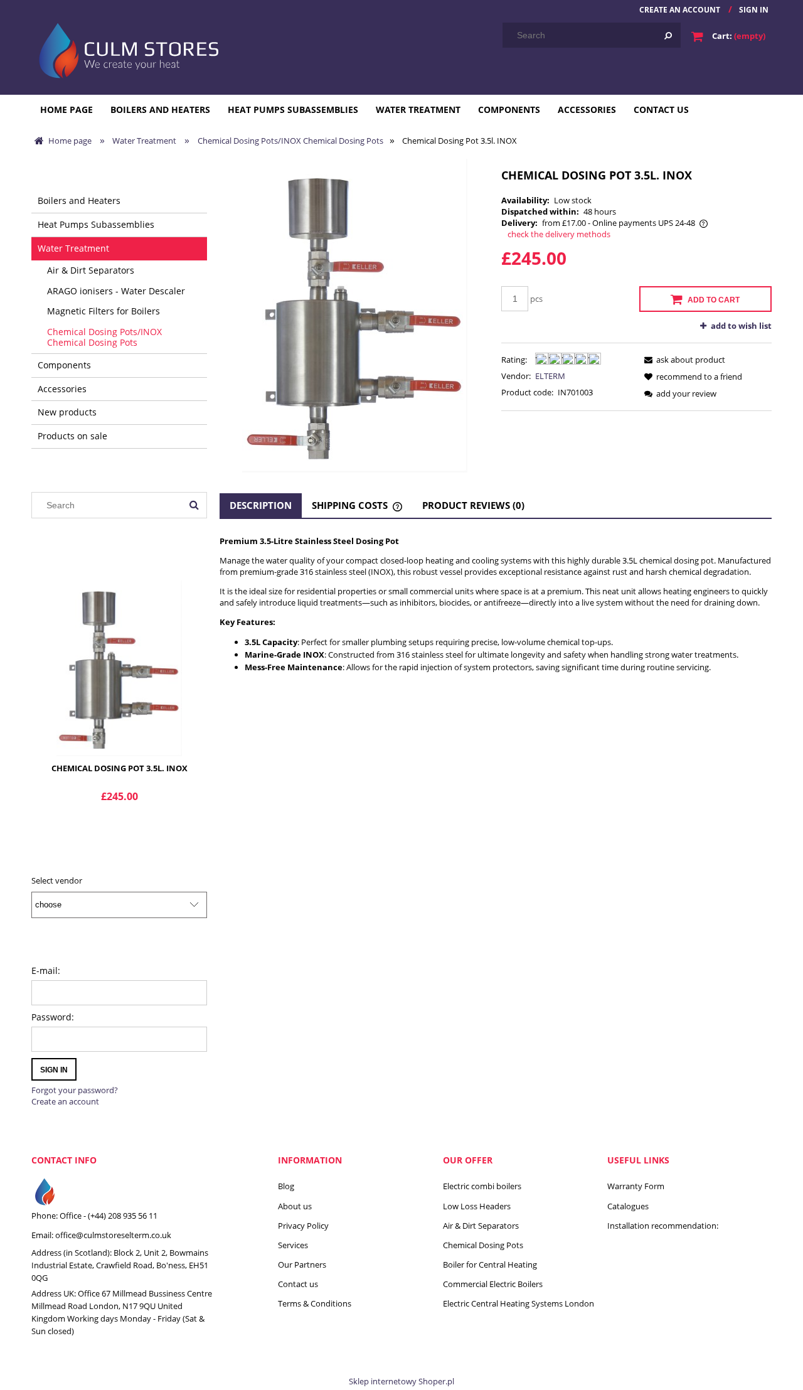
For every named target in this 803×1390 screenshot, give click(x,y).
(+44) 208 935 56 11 (122, 1215)
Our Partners (302, 1264)
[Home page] (126, 49)
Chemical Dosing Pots (483, 1245)
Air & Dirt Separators (90, 270)
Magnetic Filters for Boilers (103, 311)
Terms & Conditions (314, 1303)
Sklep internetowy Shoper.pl (401, 1381)
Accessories (62, 389)
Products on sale (72, 436)
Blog (286, 1186)
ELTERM (550, 376)
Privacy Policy (303, 1225)
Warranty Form (635, 1186)
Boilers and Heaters (79, 200)
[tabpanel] (496, 604)
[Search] (668, 35)
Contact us (298, 1284)
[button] (682, 359)
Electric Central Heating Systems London (518, 1303)
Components (64, 365)
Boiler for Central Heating (490, 1264)
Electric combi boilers (482, 1186)
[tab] (261, 505)
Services (293, 1245)
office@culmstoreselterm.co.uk (113, 1235)
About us (295, 1206)
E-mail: (45, 970)
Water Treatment (73, 248)
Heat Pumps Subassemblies (96, 224)
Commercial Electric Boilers (493, 1284)
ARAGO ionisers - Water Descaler (116, 291)
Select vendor (56, 880)
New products (67, 412)
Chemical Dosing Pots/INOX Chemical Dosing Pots (104, 337)
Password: (52, 1017)
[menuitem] (66, 109)
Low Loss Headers (477, 1206)
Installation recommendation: (662, 1225)
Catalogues (628, 1206)
